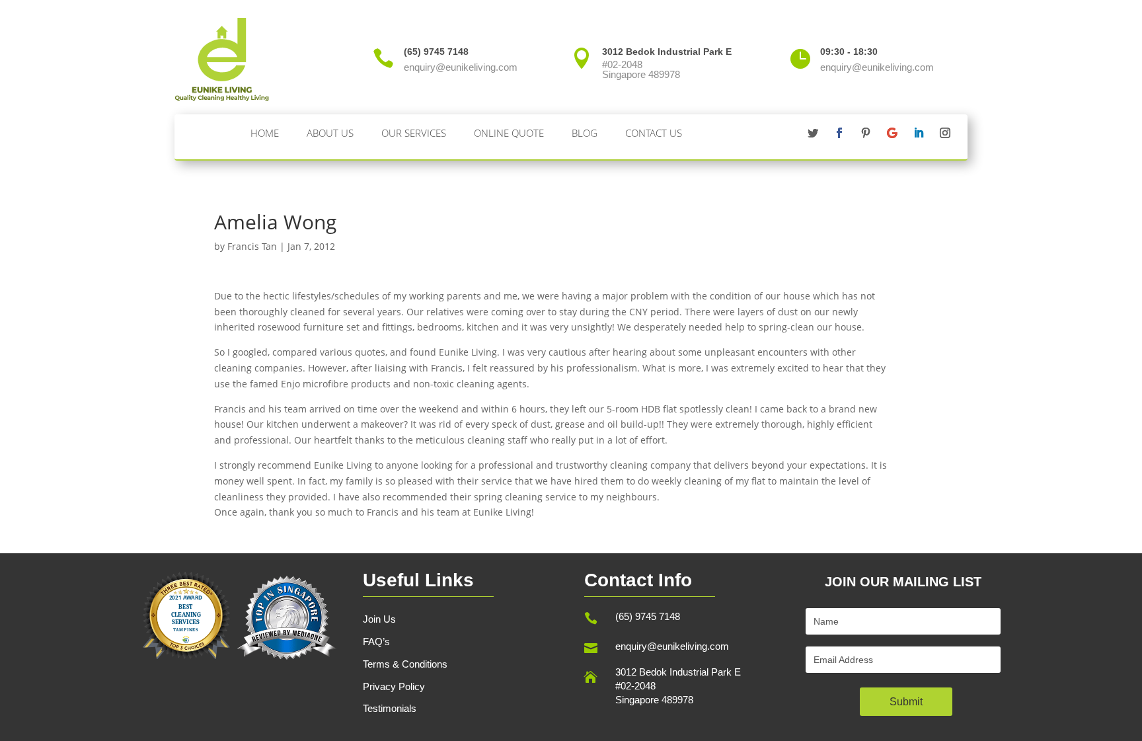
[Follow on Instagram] (945, 132)
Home (264, 132)
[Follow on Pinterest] (865, 132)
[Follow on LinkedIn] (918, 132)
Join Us (379, 619)
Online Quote (509, 132)
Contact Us (653, 132)
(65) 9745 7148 (647, 616)
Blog (584, 132)
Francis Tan (252, 246)
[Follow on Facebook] (839, 132)
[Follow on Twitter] (812, 132)
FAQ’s (376, 641)
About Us (330, 132)
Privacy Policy (394, 686)
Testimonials (389, 708)
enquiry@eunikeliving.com (672, 646)
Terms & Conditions (405, 664)
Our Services (413, 132)
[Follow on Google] (892, 132)
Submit (906, 701)
